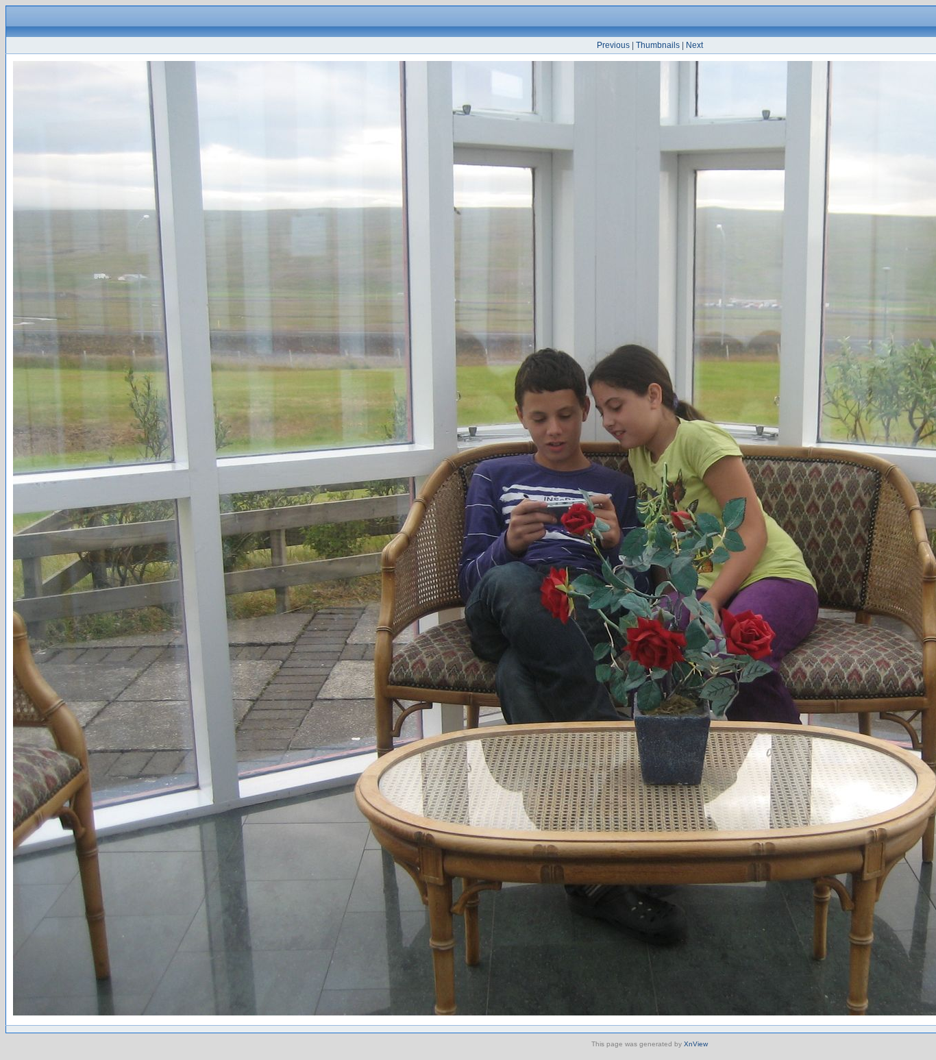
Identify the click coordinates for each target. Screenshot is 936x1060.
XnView (696, 1044)
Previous (613, 45)
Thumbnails (658, 45)
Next (694, 45)
